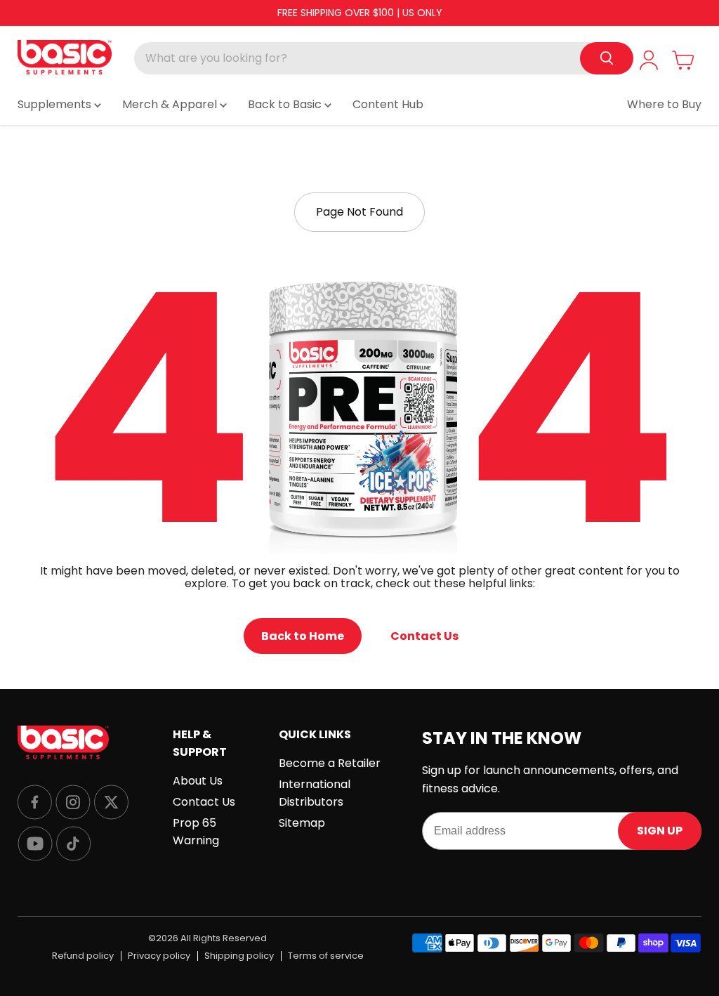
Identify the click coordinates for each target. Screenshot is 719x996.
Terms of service (326, 956)
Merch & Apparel (171, 104)
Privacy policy (159, 956)
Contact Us (424, 636)
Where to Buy (664, 104)
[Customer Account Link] (649, 60)
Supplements (56, 104)
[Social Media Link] (35, 804)
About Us (198, 781)
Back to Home (302, 636)
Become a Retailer (330, 763)
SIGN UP (659, 831)
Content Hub (387, 104)
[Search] (606, 58)
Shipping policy (239, 956)
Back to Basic (286, 104)
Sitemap (302, 823)
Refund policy (83, 956)
